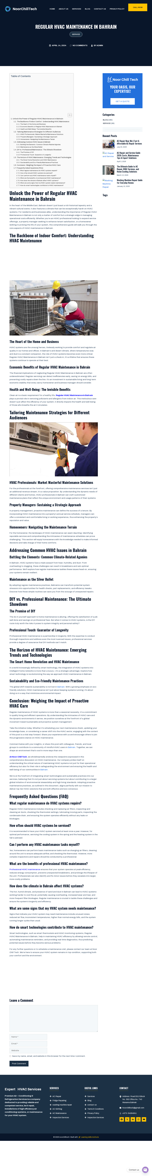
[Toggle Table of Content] (68, 115)
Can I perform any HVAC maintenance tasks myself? (38, 175)
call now (137, 7)
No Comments (80, 45)
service (76, 34)
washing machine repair (62, 1105)
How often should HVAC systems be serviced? (36, 173)
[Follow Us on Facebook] (121, 1119)
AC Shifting (57, 1109)
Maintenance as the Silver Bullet (31, 147)
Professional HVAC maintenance (25, 869)
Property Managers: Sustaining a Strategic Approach (38, 137)
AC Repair (56, 1096)
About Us (63, 9)
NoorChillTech (25, 9)
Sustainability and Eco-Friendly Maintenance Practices (39, 162)
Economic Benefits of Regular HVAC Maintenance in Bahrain (41, 126)
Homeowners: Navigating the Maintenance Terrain (37, 139)
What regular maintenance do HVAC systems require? (38, 170)
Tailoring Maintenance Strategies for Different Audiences (39, 132)
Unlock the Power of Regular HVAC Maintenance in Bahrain (38, 119)
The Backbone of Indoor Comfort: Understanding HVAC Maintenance (43, 121)
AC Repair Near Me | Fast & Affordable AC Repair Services (129, 142)
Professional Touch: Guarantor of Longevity (35, 155)
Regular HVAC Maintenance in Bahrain (74, 395)
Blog (87, 9)
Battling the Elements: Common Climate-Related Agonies (40, 144)
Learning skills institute (90, 1137)
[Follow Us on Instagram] (138, 1119)
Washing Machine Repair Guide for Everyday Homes (129, 181)
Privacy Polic (92, 1113)
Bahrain (61, 687)
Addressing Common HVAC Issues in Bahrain (33, 142)
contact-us (92, 1105)
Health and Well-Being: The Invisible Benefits (35, 129)
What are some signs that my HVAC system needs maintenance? (42, 183)
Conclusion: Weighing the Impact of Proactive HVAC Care (39, 165)
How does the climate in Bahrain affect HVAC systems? (39, 180)
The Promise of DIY (27, 152)
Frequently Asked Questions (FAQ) (30, 168)
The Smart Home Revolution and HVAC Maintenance (38, 160)
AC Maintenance (59, 1113)
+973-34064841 (129, 1113)
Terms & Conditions (95, 1109)
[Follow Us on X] (127, 1119)
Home (52, 9)
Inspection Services (60, 1117)
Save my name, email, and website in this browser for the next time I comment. (49, 1056)
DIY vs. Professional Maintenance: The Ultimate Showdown (39, 150)
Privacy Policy (117, 9)
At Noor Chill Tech (18, 757)
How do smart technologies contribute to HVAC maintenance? (41, 185)
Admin (100, 45)
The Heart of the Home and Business (33, 124)
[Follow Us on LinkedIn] (133, 1119)
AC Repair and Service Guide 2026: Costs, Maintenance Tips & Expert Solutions (128, 155)
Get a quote (123, 101)
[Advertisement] (41, 95)
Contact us (100, 9)
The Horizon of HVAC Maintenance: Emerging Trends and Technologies (44, 157)
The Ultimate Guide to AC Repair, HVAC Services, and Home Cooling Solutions (128, 169)
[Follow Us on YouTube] (144, 1119)
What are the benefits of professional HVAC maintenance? (40, 178)
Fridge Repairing (59, 1100)
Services (76, 9)
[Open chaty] (145, 1170)
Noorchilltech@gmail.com (133, 1108)
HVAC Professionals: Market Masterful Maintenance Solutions (41, 134)
